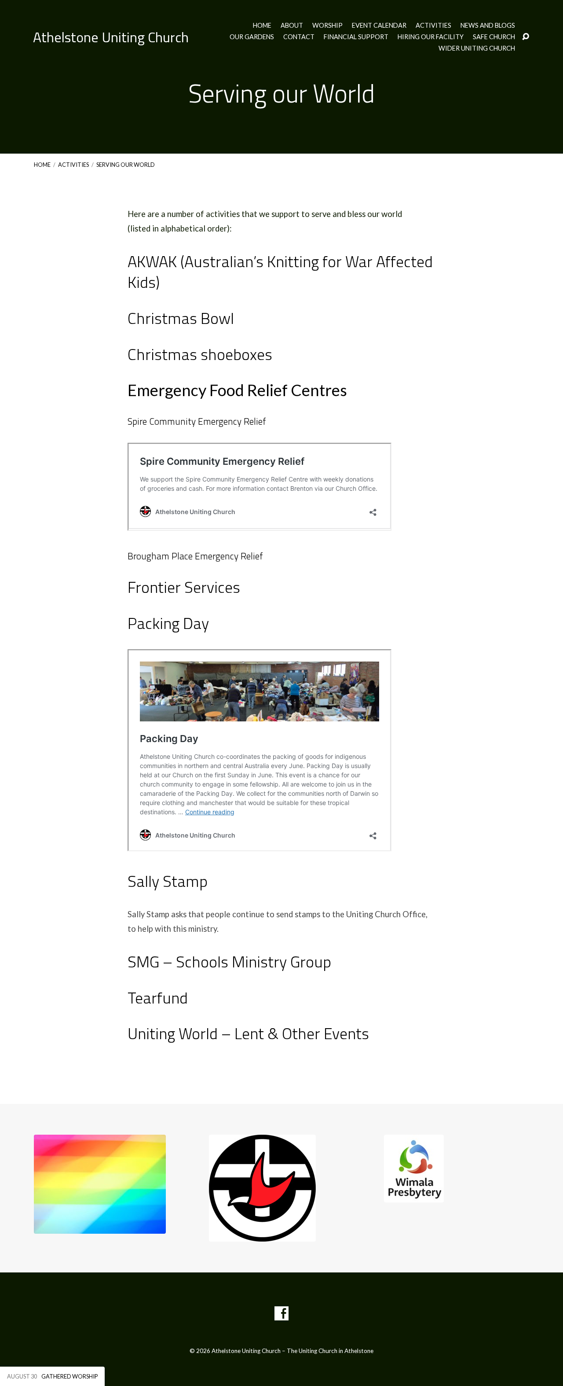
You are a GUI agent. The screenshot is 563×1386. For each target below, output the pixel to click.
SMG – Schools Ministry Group (229, 961)
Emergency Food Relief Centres (237, 390)
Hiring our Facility (431, 37)
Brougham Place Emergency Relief (195, 556)
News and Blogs (488, 25)
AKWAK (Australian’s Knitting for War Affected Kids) (280, 271)
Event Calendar (379, 25)
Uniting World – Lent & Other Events (248, 1033)
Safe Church (494, 37)
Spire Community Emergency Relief (197, 421)
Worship (327, 25)
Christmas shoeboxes (200, 354)
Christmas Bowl (181, 318)
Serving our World (125, 164)
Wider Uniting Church (477, 48)
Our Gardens (252, 37)
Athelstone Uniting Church (111, 37)
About (292, 25)
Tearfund (158, 997)
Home (262, 25)
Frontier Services (184, 587)
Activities (433, 25)
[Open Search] (525, 36)
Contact (298, 37)
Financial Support (356, 37)
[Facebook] (281, 1313)
